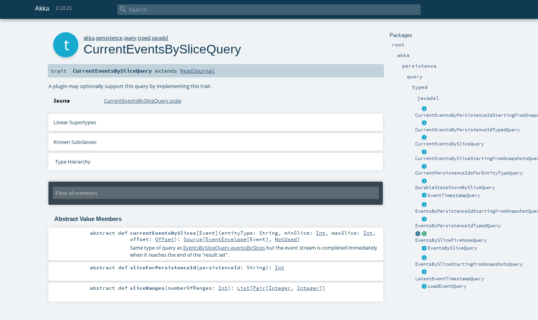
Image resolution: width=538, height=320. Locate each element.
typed (144, 38)
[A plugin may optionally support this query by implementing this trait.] (424, 109)
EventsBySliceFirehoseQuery (451, 240)
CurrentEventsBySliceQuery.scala (142, 100)
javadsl (160, 38)
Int (320, 233)
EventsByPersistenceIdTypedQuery (458, 225)
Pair (259, 288)
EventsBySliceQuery (452, 248)
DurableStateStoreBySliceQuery (455, 187)
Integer (280, 288)
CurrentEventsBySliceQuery (449, 144)
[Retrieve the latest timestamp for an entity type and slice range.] (424, 272)
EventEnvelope (226, 239)
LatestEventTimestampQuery (449, 278)
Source (193, 239)
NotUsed (286, 239)
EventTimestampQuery (454, 195)
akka (89, 38)
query (130, 38)
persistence (109, 38)
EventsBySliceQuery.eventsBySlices (224, 247)
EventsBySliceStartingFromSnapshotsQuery (469, 264)
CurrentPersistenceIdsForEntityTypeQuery (469, 173)
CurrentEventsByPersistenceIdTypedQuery (467, 129)
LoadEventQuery (447, 286)
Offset (164, 239)
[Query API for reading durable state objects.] (424, 181)
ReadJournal (197, 70)
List (243, 288)
